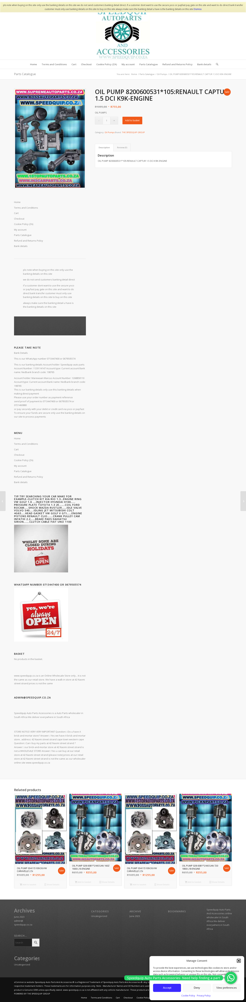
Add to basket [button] (29, 884)
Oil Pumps (110, 132)
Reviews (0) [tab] (122, 147)
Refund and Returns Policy (28, 476)
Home (17, 438)
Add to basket (132, 120)
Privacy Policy (204, 995)
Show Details (52, 884)
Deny (197, 987)
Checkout (19, 454)
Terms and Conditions (26, 443)
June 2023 (19, 916)
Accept (167, 987)
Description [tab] (104, 147)
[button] (239, 961)
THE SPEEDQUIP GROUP (133, 132)
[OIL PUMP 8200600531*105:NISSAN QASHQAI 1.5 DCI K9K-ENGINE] (3, 501)
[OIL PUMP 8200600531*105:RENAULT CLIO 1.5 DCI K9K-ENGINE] (243, 501)
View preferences (226, 987)
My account (20, 465)
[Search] (216, 64)
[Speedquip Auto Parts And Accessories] (123, 33)
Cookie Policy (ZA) (23, 460)
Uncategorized (22, 964)
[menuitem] (33, 64)
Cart (16, 449)
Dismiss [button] (198, 9)
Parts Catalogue (25, 74)
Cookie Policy (188, 995)
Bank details (21, 482)
